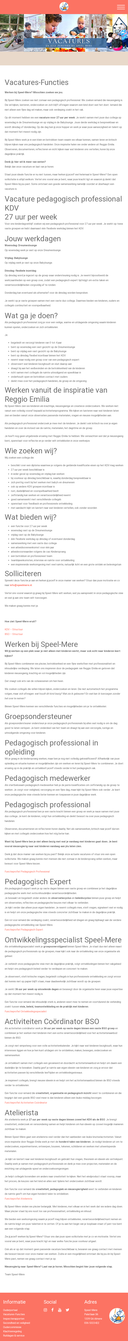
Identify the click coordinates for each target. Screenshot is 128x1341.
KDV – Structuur (14, 629)
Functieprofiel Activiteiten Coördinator (26, 1102)
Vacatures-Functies (14, 1314)
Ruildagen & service (14, 1335)
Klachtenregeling (12, 1331)
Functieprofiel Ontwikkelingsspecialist (26, 1011)
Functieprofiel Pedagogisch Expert (24, 929)
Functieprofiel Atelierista (18, 1198)
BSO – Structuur (14, 634)
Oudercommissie (12, 1327)
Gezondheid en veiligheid (16, 1322)
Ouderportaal (10, 1310)
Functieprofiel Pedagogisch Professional (27, 871)
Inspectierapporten (13, 1318)
